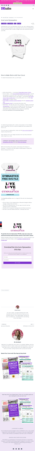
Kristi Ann (17, 310)
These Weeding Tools (7, 103)
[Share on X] (1, 226)
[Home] (1, 17)
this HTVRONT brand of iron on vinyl (21, 93)
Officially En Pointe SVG (28, 325)
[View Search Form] (33, 5)
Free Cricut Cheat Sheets (18, 3)
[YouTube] (6, 5)
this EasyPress (6, 106)
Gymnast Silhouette (5, 325)
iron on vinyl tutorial (27, 130)
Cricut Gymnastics (5, 290)
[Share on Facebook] (1, 222)
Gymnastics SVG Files (8, 142)
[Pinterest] (4, 5)
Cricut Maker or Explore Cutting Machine (12, 100)
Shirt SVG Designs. (22, 142)
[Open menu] (33, 8)
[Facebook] (2, 5)
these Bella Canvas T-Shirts (25, 92)
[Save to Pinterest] (1, 224)
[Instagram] (8, 5)
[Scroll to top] (33, 447)
